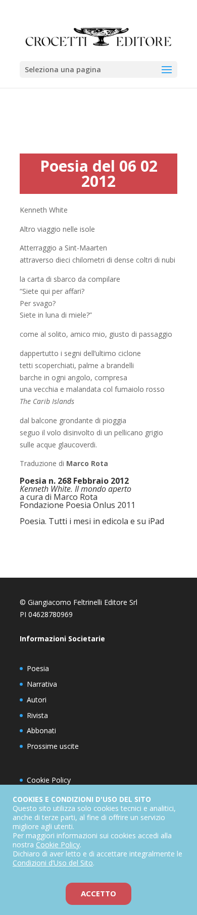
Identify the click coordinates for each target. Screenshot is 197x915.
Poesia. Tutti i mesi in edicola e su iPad (92, 521)
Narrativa (42, 684)
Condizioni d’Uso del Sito (53, 863)
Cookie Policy (49, 780)
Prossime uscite (53, 746)
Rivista (37, 715)
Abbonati (41, 730)
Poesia (38, 668)
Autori (36, 699)
